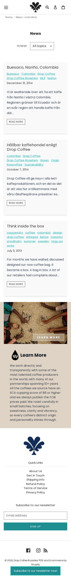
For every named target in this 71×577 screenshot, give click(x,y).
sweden (43, 241)
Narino (52, 78)
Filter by (22, 46)
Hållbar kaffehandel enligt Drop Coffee (32, 147)
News (19, 17)
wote (10, 246)
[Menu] (7, 7)
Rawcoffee (14, 165)
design (57, 233)
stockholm (14, 241)
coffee (30, 233)
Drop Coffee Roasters (22, 78)
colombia (44, 233)
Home (8, 17)
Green (44, 160)
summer (30, 241)
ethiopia (32, 237)
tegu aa (57, 241)
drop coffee (15, 237)
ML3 (42, 78)
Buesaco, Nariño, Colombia (33, 67)
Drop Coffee (46, 74)
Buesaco (13, 74)
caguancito (15, 233)
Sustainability (34, 165)
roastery (57, 237)
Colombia (28, 74)
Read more (16, 121)
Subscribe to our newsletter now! (35, 571)
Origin (55, 160)
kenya (44, 237)
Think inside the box (25, 226)
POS (41, 560)
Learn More (48, 337)
